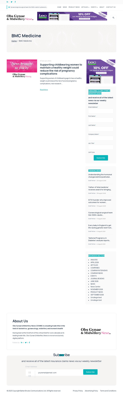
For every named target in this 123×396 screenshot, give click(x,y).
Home (14, 41)
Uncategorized (96, 300)
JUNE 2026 (94, 281)
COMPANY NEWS (97, 273)
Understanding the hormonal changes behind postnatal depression (100, 176)
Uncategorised (96, 297)
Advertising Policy (91, 391)
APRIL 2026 (95, 262)
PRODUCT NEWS (74, 7)
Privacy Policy (78, 391)
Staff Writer (92, 180)
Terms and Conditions (108, 391)
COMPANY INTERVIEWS (99, 270)
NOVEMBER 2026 (97, 289)
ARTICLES (84, 7)
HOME (59, 7)
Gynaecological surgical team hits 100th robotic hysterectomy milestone (32, 7)
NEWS (65, 7)
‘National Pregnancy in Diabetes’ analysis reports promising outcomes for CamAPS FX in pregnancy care (100, 241)
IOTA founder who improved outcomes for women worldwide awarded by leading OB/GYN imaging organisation (100, 203)
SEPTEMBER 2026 (97, 295)
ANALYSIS (94, 260)
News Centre (95, 287)
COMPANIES (95, 268)
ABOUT (101, 7)
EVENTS (93, 7)
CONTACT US (110, 7)
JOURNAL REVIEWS (97, 278)
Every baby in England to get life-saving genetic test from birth (99, 227)
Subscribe (101, 158)
